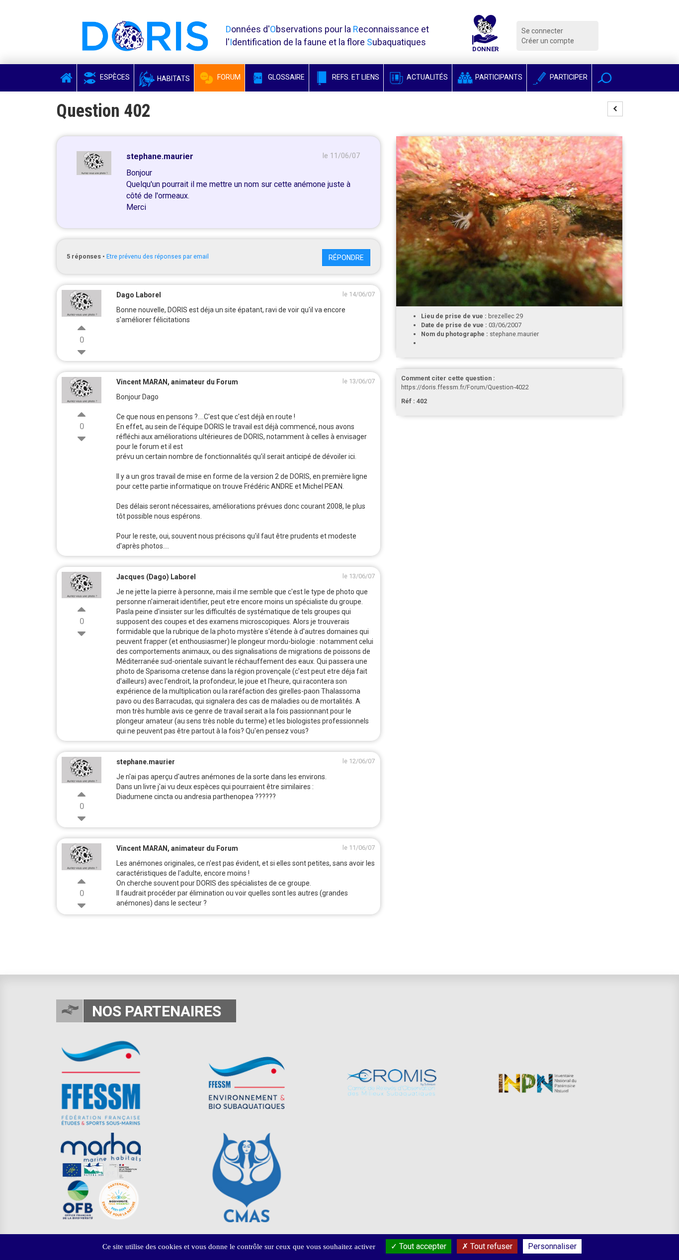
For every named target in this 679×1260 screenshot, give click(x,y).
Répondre (346, 258)
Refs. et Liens (355, 77)
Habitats (173, 79)
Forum (228, 77)
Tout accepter (421, 1246)
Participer (568, 77)
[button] (604, 77)
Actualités (426, 77)
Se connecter (542, 31)
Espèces (114, 77)
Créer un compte (547, 41)
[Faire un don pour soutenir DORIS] (485, 36)
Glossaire (285, 77)
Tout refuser (490, 1246)
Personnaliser (552, 1246)
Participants (498, 77)
